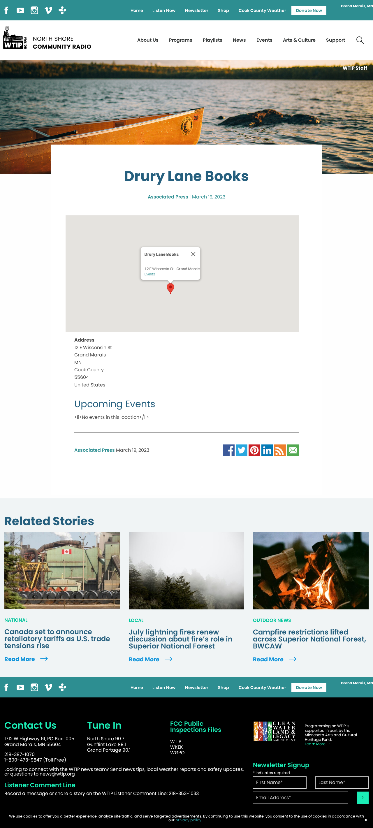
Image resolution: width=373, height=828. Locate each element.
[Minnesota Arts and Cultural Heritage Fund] (274, 731)
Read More (20, 659)
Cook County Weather (262, 10)
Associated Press (168, 197)
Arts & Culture (299, 40)
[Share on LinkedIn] (267, 450)
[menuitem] (136, 10)
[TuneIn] (62, 9)
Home (137, 10)
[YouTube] (20, 9)
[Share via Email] (293, 450)
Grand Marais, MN (357, 6)
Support (335, 40)
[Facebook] (6, 9)
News (239, 40)
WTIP (175, 741)
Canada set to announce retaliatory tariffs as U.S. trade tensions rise (57, 638)
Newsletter (196, 10)
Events (264, 40)
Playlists (212, 40)
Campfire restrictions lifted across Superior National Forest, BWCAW (309, 639)
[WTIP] (49, 36)
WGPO (177, 752)
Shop (223, 10)
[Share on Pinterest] (254, 450)
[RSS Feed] (280, 450)
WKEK (176, 747)
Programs (180, 40)
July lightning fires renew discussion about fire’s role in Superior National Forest (181, 639)
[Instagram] (34, 9)
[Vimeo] (48, 9)
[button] (170, 288)
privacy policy (188, 820)
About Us (148, 40)
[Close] (193, 254)
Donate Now (309, 10)
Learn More (315, 744)
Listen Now (163, 10)
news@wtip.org (57, 774)
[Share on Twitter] (241, 450)
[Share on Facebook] (229, 450)
